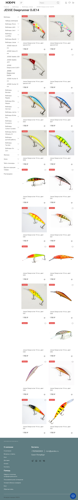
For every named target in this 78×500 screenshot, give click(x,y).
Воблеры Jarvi (10, 30)
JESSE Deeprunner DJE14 (11, 73)
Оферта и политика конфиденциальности (10, 475)
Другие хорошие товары (9, 168)
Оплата (6, 463)
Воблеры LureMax (8, 35)
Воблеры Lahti (10, 27)
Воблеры (15, 7)
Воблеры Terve (10, 24)
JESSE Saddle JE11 (11, 61)
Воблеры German (8, 108)
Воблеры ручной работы (10, 138)
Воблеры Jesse (27, 7)
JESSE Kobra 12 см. (12, 52)
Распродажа (8, 174)
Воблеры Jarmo (10, 112)
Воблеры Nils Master (10, 102)
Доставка (6, 460)
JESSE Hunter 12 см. (12, 85)
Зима (5, 159)
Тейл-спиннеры (9, 163)
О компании (7, 451)
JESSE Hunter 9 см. (12, 80)
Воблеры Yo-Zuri (9, 149)
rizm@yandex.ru (52, 451)
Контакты (7, 467)
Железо (6, 155)
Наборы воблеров (11, 21)
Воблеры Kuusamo (8, 122)
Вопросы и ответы (9, 454)
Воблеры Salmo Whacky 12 (10, 133)
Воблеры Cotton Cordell (10, 127)
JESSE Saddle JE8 (13, 56)
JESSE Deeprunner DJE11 (13, 66)
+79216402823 (37, 451)
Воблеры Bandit (10, 39)
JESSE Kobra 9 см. (12, 47)
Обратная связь (8, 489)
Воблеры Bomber (8, 91)
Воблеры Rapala (8, 97)
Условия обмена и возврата (12, 483)
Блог (5, 457)
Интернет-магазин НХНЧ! (12, 497)
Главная (6, 7)
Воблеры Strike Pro (10, 116)
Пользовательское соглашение (13, 479)
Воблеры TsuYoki (8, 144)
